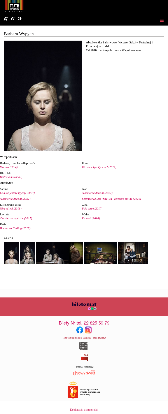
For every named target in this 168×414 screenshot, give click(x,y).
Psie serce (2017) (92, 208)
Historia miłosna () (11, 177)
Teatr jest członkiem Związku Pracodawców (84, 337)
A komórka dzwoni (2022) (97, 192)
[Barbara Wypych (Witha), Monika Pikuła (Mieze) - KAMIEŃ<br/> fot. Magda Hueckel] (27, 263)
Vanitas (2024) (9, 167)
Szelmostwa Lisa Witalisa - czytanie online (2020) (111, 198)
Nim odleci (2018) (10, 208)
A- (12, 18)
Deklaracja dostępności (84, 409)
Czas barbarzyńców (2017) (16, 218)
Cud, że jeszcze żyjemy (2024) (17, 192)
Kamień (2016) (91, 218)
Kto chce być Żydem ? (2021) (99, 167)
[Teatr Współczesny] (38, 7)
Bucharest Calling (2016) (15, 228)
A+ (5, 18)
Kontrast (19, 18)
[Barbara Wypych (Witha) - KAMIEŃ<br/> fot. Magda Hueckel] (11, 263)
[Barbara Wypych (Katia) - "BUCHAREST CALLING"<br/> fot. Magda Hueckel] (76, 263)
